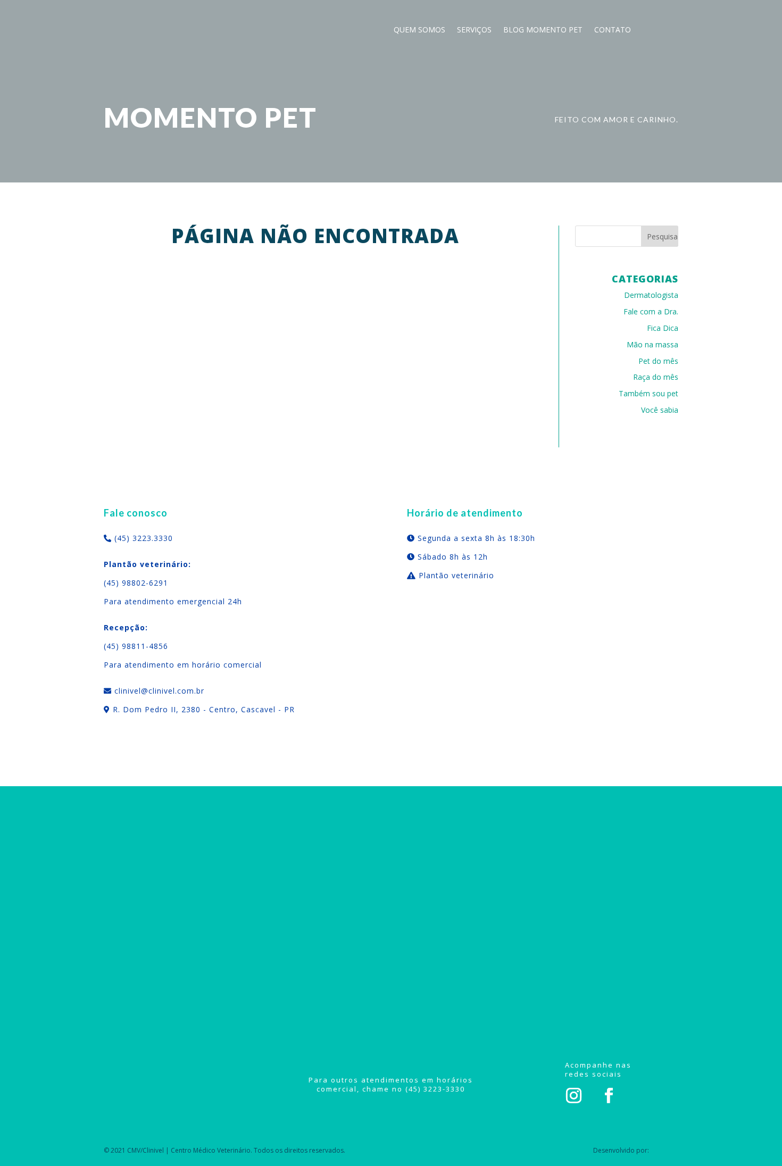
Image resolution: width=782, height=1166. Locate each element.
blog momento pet (543, 30)
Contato (612, 30)
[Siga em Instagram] (574, 1095)
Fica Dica (662, 328)
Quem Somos (419, 30)
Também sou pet (648, 393)
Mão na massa (652, 344)
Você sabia (659, 410)
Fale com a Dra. (650, 311)
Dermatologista (651, 295)
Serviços (474, 30)
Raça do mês (655, 377)
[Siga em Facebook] (609, 1095)
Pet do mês (658, 361)
